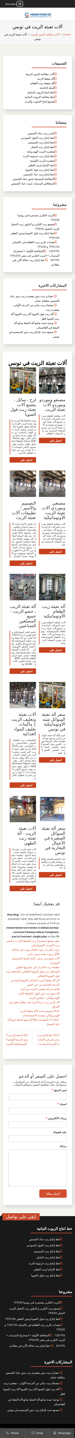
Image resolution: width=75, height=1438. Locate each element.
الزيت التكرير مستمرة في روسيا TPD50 (36, 1302)
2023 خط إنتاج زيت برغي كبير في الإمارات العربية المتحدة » (48, 1039)
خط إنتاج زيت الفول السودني (37, 138)
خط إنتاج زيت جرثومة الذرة (38, 156)
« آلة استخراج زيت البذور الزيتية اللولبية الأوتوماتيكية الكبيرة (17, 1039)
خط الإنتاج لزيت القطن (41, 165)
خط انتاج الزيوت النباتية (40, 92)
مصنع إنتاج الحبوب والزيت (39, 101)
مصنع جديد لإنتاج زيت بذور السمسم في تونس (33, 1410)
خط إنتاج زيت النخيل (42, 147)
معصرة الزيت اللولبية (42, 160)
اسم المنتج (59, 1090)
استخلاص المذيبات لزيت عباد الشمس (32, 183)
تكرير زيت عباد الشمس (41, 133)
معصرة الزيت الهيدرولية (40, 151)
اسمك (62, 1104)
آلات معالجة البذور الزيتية (40, 74)
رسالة (63, 1146)
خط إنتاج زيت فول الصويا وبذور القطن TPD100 (32, 1319)
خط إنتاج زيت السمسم (41, 142)
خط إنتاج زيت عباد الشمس (38, 174)
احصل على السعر (55, 441)
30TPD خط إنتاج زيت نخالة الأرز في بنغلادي (37, 1345)
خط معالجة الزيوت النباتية (39, 97)
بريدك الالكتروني (56, 1118)
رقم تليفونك (60, 1132)
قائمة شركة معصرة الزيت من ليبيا (40, 989)
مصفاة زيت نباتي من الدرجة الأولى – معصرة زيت (31, 1383)
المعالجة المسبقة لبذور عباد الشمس (33, 179)
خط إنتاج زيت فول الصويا (39, 169)
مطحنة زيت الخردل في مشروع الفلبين (37, 967)
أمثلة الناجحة (47, 87)
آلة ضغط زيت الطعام (42, 83)
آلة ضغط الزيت (45, 78)
